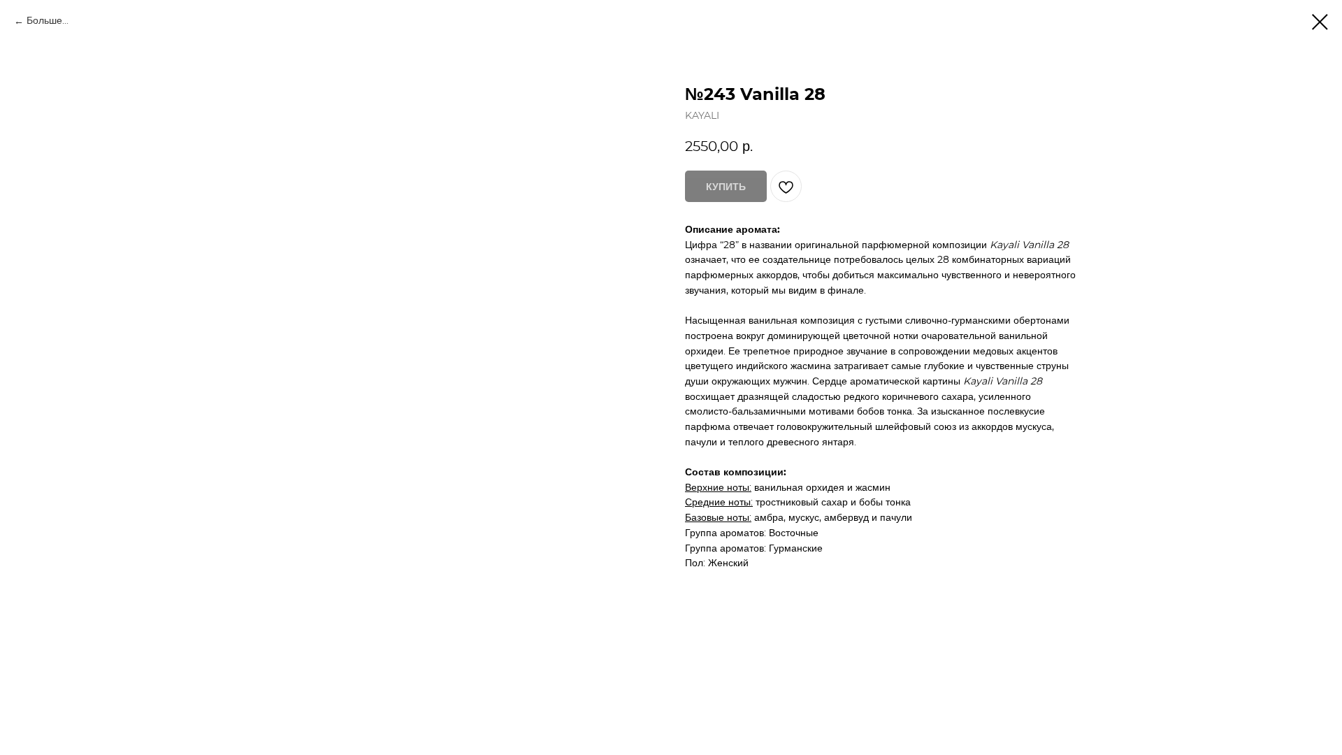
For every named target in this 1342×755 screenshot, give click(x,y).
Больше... (47, 21)
